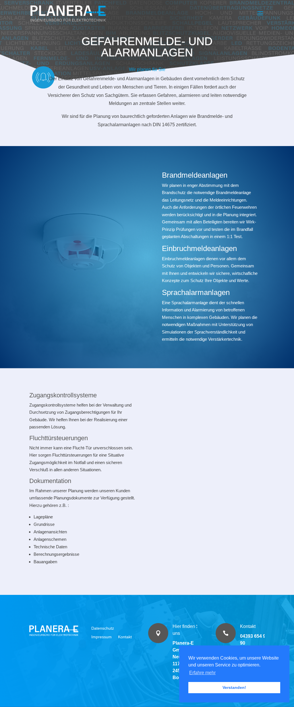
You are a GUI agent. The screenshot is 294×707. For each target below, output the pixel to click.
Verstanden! (234, 687)
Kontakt (125, 637)
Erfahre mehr (202, 672)
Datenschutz (102, 628)
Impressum (101, 637)
